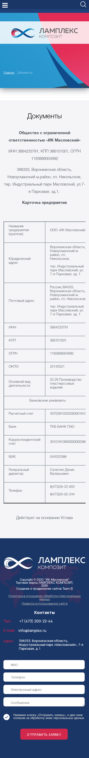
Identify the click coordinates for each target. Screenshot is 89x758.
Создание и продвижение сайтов (39, 589)
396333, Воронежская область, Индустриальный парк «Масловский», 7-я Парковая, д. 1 (51, 645)
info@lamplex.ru (32, 630)
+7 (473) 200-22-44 (36, 621)
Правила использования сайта (45, 603)
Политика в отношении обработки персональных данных (44, 597)
